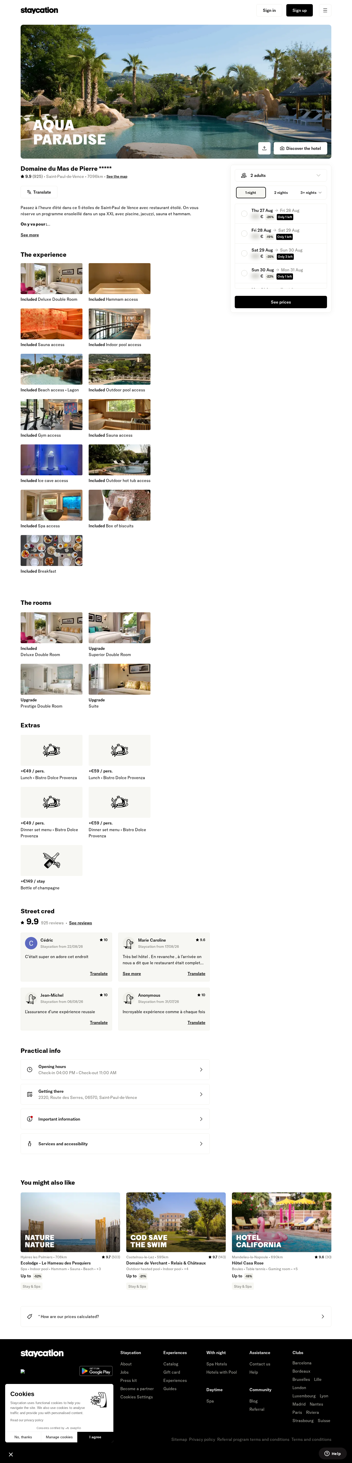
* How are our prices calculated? (68, 1316)
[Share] (264, 148)
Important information (59, 1119)
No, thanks (23, 1437)
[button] (11, 1454)
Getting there (51, 1091)
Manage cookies (59, 1437)
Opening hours (52, 1066)
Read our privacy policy (26, 1420)
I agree (95, 1437)
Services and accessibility (63, 1143)
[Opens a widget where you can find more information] (333, 1454)
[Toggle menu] (325, 10)
